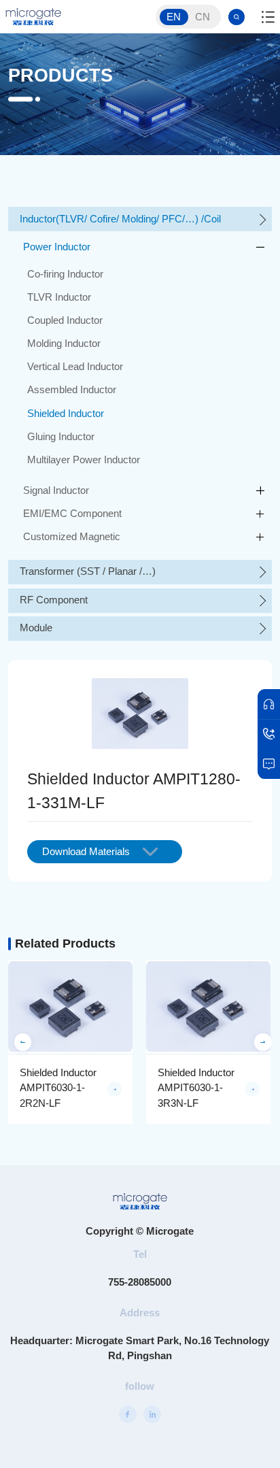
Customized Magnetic (71, 536)
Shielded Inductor (65, 413)
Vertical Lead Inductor (75, 366)
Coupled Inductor (65, 320)
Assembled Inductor (71, 389)
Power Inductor (56, 246)
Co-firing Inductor (65, 274)
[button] (23, 1042)
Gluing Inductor (60, 436)
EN (174, 16)
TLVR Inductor (59, 297)
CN (202, 16)
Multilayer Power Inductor (83, 459)
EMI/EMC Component (72, 513)
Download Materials (86, 851)
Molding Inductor (64, 343)
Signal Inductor (56, 490)
